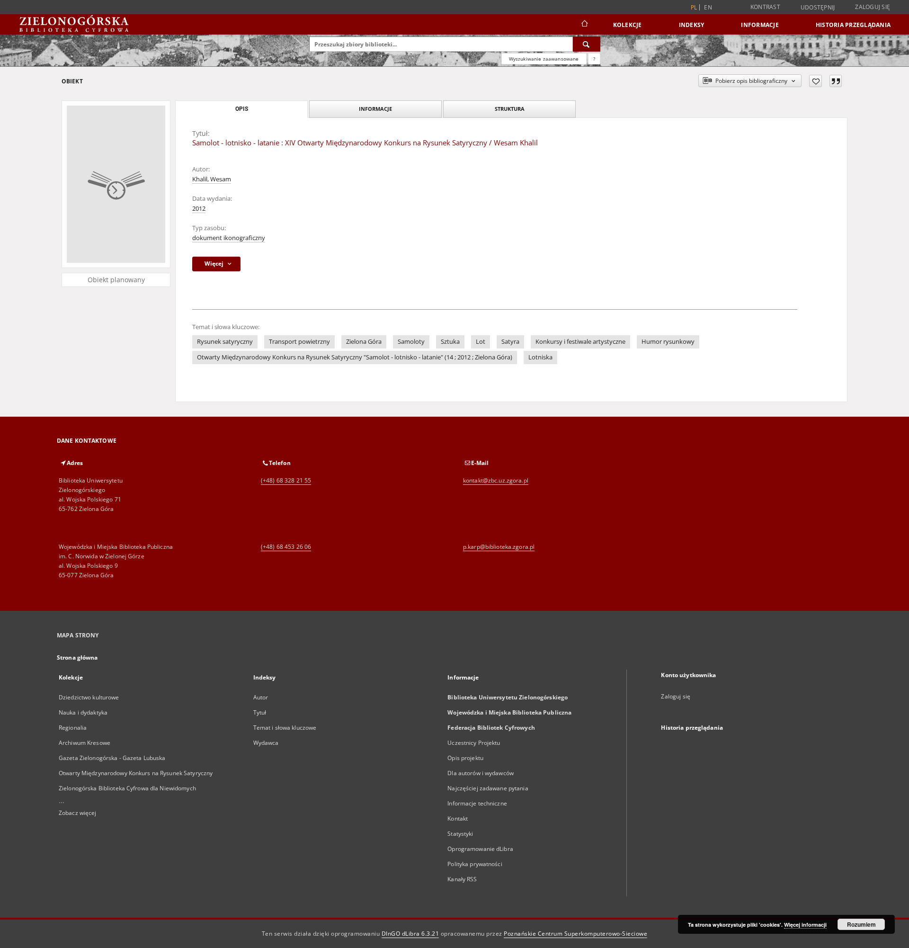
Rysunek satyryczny (225, 342)
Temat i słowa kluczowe (285, 728)
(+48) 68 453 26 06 (286, 547)
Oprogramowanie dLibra (480, 849)
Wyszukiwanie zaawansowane (544, 58)
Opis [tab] (241, 109)
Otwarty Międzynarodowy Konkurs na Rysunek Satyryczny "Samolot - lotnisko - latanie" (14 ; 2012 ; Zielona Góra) (354, 357)
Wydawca (266, 743)
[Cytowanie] (835, 81)
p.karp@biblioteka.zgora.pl (499, 547)
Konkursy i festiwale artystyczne (580, 342)
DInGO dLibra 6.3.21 (410, 934)
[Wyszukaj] (586, 44)
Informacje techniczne (477, 803)
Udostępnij (818, 7)
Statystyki (460, 834)
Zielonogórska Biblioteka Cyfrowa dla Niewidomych (127, 788)
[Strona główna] (584, 24)
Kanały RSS (462, 879)
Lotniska (540, 357)
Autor (260, 697)
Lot (480, 342)
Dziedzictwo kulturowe (89, 697)
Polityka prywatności (474, 864)
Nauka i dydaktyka (83, 712)
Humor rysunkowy (668, 342)
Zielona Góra (364, 342)
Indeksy (691, 25)
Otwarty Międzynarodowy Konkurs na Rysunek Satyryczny (136, 773)
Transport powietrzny (299, 342)
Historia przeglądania (853, 25)
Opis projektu (465, 758)
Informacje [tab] (375, 108)
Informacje (760, 25)
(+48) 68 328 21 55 (286, 480)
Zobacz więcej (78, 813)
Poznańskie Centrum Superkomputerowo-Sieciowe (575, 934)
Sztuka (450, 342)
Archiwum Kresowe (84, 743)
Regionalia (73, 728)
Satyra (510, 342)
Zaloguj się (872, 7)
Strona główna (77, 657)
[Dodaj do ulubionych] (815, 81)
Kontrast (765, 7)
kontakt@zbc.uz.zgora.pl (495, 480)
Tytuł (260, 712)
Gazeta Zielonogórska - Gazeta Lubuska (112, 758)
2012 (198, 209)
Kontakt (457, 818)
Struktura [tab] (510, 108)
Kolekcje (627, 25)
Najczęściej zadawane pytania (487, 788)
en (708, 7)
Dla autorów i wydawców (480, 773)
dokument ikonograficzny (228, 238)
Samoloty (411, 342)
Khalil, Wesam (211, 179)
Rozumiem (861, 924)
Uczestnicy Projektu (473, 743)
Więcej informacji (805, 924)
